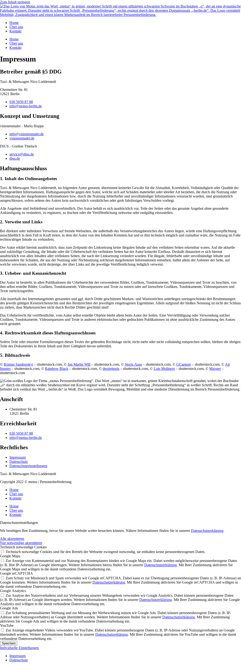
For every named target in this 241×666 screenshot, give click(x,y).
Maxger (215, 369)
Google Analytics (13, 591)
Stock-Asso (133, 364)
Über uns (16, 27)
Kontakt (15, 31)
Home (14, 23)
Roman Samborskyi (18, 364)
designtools (111, 369)
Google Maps (10, 556)
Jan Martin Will (79, 364)
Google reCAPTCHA (16, 573)
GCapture (183, 364)
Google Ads (9, 608)
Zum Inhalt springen (15, 2)
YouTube (7, 625)
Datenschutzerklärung (207, 531)
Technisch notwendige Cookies (23, 547)
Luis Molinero (164, 369)
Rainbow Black (56, 369)
